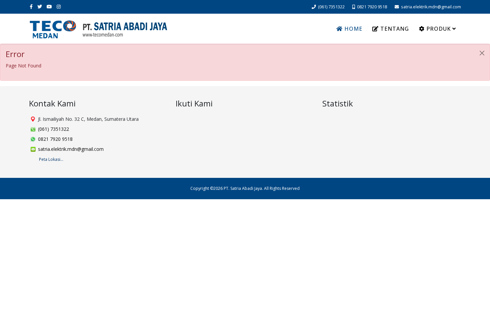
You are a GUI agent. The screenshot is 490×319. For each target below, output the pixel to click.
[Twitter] (194, 120)
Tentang (394, 28)
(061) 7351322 (331, 7)
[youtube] (49, 6)
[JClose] (482, 53)
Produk (438, 28)
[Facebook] (181, 120)
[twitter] (39, 6)
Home (352, 28)
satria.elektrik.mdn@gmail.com (431, 7)
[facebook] (31, 6)
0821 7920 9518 (372, 7)
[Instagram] (219, 120)
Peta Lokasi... (51, 159)
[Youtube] (207, 120)
